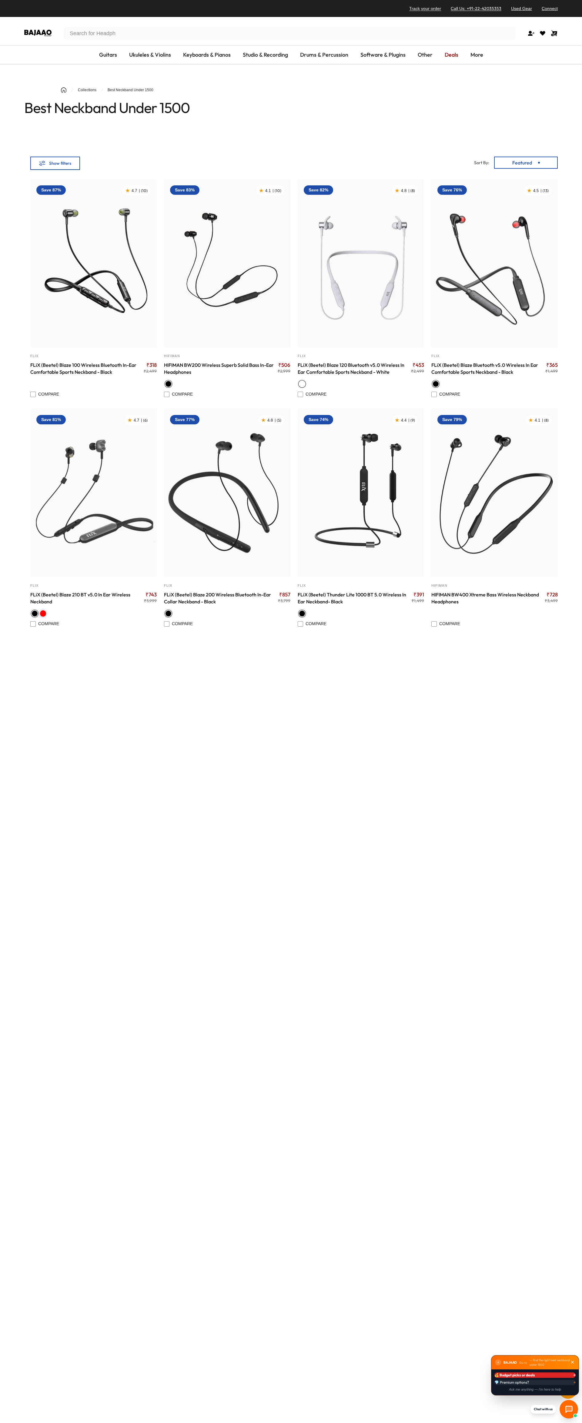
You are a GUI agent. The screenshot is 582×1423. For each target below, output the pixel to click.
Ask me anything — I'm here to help (535, 1389)
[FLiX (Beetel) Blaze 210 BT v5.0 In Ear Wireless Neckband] (93, 492)
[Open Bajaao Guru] (569, 1409)
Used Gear (521, 8)
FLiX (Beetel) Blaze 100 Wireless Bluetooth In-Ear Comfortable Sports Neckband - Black (83, 368)
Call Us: (476, 8)
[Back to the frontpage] (64, 90)
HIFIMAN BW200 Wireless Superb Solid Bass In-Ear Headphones (219, 368)
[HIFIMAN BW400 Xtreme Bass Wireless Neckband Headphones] (494, 492)
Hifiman (172, 356)
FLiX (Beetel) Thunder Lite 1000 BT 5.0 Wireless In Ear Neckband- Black (352, 598)
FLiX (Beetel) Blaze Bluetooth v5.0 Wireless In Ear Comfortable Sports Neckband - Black (484, 368)
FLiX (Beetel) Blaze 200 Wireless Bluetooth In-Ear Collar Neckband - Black (217, 598)
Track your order (425, 8)
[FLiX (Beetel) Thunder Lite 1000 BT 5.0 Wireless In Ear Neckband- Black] (361, 492)
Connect (550, 8)
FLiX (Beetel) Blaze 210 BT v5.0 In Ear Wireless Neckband (80, 598)
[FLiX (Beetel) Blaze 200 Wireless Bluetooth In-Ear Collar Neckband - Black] (227, 492)
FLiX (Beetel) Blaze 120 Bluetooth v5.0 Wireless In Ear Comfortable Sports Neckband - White (351, 368)
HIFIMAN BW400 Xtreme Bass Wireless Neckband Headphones (485, 598)
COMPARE (48, 394)
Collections (87, 90)
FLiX (34, 356)
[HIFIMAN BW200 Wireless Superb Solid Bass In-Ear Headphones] (227, 263)
